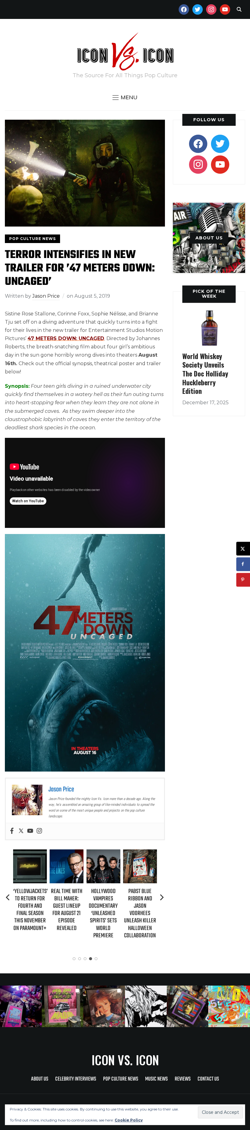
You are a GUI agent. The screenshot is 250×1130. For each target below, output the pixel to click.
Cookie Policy (129, 1120)
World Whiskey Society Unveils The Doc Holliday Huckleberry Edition (205, 373)
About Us (39, 1079)
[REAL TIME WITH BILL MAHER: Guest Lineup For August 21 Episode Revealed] (67, 853)
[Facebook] (12, 831)
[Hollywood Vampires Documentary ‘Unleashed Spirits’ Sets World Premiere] (103, 853)
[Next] (162, 897)
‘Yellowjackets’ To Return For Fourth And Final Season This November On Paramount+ (30, 910)
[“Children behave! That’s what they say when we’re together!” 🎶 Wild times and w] (104, 1006)
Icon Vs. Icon (125, 1060)
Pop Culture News (32, 238)
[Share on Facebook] (243, 564)
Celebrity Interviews (75, 1079)
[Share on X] (243, 548)
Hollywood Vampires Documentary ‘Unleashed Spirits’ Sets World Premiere (103, 913)
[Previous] (8, 897)
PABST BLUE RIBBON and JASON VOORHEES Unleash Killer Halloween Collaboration (140, 913)
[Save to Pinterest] (243, 580)
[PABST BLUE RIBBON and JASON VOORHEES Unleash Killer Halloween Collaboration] (140, 853)
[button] (125, 97)
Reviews (183, 1079)
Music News (156, 1079)
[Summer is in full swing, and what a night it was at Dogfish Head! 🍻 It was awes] (63, 1006)
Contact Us (208, 1079)
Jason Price (46, 296)
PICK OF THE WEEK (209, 294)
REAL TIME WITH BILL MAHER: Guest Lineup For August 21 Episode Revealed (66, 910)
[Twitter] (21, 831)
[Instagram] (39, 831)
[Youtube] (30, 831)
